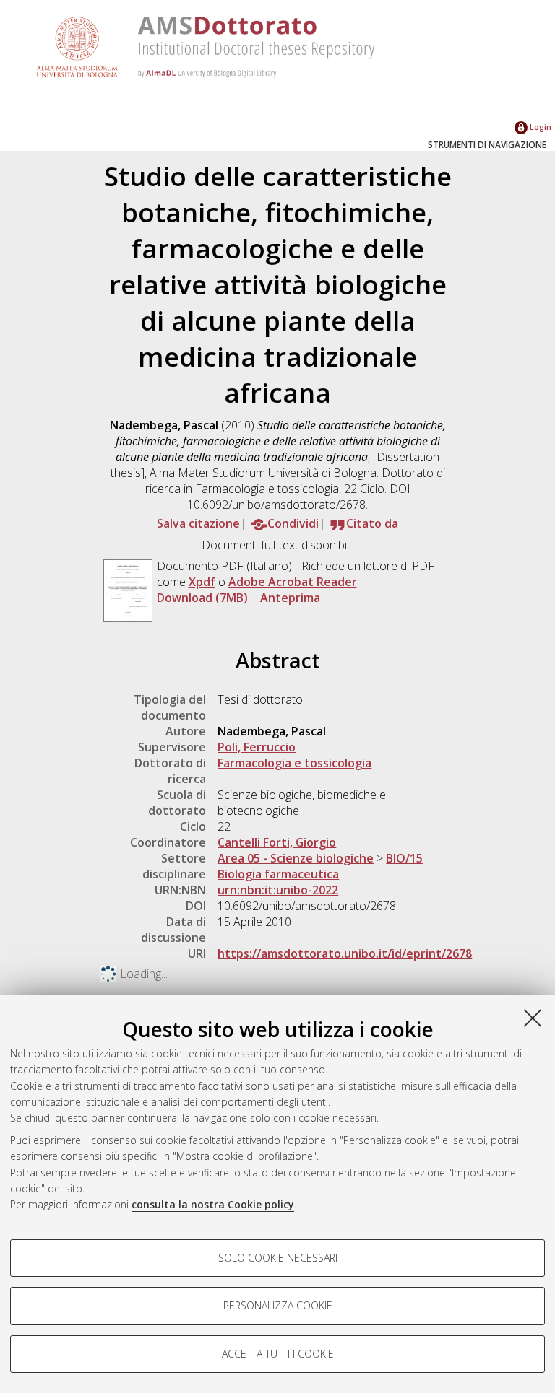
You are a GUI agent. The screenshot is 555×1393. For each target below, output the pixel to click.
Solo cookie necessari (277, 1258)
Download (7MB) (202, 598)
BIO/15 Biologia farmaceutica (320, 866)
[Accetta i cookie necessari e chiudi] (532, 1017)
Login (539, 126)
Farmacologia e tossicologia (294, 763)
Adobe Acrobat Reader (292, 582)
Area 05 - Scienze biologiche (296, 858)
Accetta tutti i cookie (278, 1354)
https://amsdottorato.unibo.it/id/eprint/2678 (345, 953)
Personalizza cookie (277, 1305)
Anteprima (290, 598)
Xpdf (202, 582)
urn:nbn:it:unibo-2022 (278, 890)
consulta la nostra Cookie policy (213, 1204)
